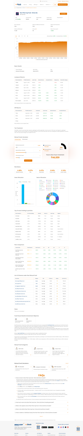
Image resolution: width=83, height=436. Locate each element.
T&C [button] (41, 228)
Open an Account (47, 226)
